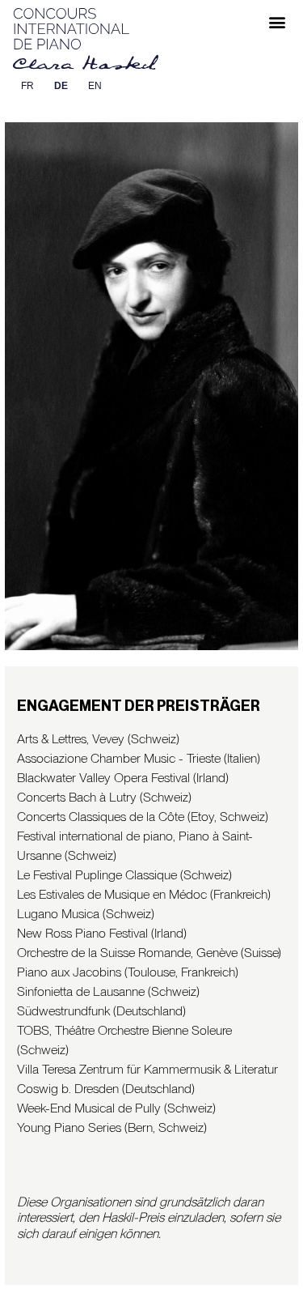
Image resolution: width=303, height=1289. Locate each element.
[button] (276, 21)
